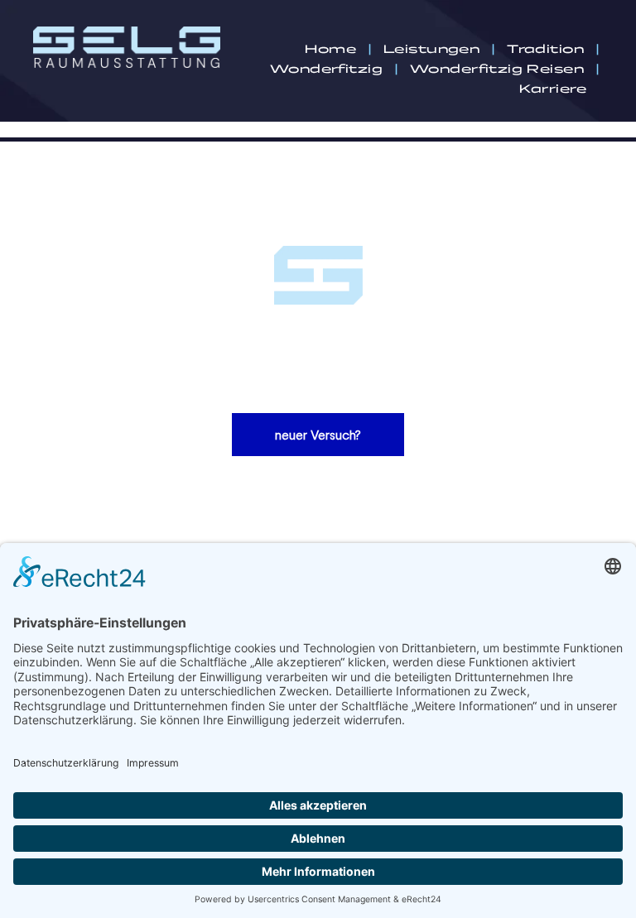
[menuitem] (331, 49)
